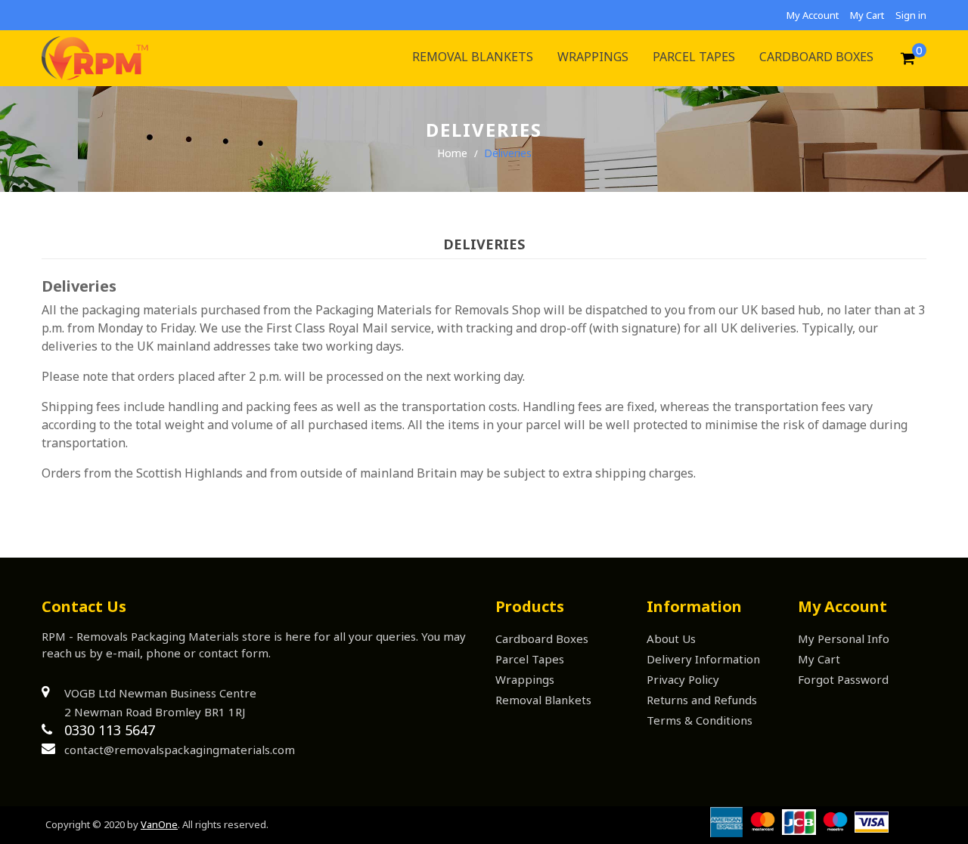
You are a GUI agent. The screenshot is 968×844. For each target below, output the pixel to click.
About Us (671, 638)
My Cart (867, 15)
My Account (812, 15)
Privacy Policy (683, 679)
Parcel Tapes (529, 659)
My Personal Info (843, 638)
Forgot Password (843, 679)
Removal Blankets (543, 699)
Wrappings (524, 679)
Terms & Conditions (699, 720)
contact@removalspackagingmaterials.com (179, 749)
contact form (233, 652)
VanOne (159, 824)
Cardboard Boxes (541, 638)
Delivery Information (703, 659)
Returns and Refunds (702, 699)
